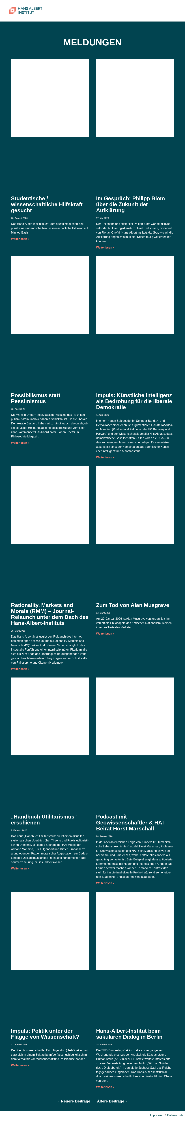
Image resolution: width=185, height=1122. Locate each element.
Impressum (157, 1115)
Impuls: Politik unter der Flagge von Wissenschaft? (46, 1034)
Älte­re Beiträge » (112, 1101)
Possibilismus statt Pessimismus (35, 398)
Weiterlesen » (20, 238)
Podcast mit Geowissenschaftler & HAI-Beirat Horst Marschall (130, 823)
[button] (170, 10)
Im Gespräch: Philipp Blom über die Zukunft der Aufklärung (130, 204)
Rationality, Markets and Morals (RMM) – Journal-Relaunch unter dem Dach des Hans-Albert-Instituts (50, 614)
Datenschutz (175, 1115)
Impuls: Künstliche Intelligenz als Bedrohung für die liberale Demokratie (134, 401)
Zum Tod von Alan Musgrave (133, 605)
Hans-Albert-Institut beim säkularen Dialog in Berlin (130, 1034)
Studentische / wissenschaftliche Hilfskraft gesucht (47, 204)
